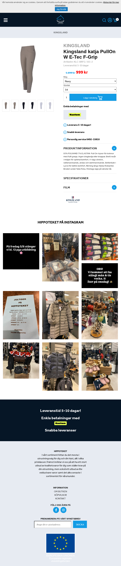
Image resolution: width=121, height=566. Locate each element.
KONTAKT (60, 498)
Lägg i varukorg (90, 97)
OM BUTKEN (60, 491)
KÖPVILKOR (60, 494)
